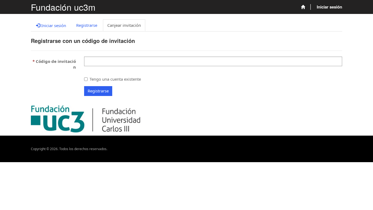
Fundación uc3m (63, 7)
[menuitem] (303, 7)
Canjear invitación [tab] (124, 25)
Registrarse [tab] (86, 25)
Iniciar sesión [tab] (53, 25)
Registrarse (98, 91)
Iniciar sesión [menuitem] (329, 7)
